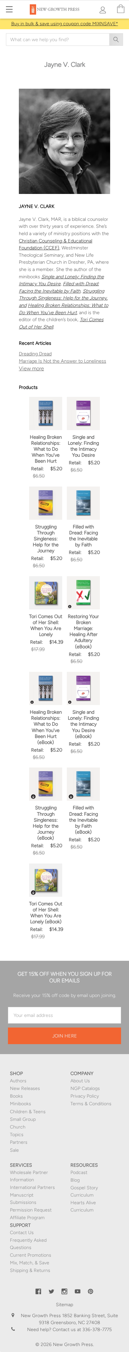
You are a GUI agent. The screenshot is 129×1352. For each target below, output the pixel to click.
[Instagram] (64, 1291)
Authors (18, 1081)
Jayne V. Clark (64, 369)
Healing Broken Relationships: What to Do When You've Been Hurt (46, 449)
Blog (75, 1180)
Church (17, 1127)
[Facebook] (38, 1291)
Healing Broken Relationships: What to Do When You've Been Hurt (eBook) (46, 727)
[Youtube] (77, 1291)
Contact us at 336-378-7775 (81, 1329)
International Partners (32, 1187)
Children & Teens (28, 1112)
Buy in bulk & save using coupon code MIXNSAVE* (64, 24)
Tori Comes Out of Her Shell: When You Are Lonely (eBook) (45, 913)
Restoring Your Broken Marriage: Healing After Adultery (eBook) (83, 631)
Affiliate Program (27, 1217)
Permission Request (31, 1210)
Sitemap (64, 1304)
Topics (16, 1134)
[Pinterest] (90, 1291)
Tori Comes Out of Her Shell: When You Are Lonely (45, 625)
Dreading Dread (35, 354)
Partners (18, 1142)
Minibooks (20, 1104)
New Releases (25, 1088)
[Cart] (120, 9)
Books (16, 1096)
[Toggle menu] (9, 9)
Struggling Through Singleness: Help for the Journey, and (63, 298)
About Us (80, 1081)
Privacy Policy (84, 1096)
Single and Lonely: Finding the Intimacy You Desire (83, 446)
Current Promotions (30, 1255)
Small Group (23, 1119)
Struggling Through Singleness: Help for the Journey (46, 539)
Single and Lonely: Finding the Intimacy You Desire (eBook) (83, 724)
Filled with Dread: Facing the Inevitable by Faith (83, 536)
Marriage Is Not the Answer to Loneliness (62, 361)
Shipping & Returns (30, 1270)
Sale (14, 1150)
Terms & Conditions (90, 1104)
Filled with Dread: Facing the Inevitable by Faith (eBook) (83, 820)
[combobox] (64, 39)
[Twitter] (51, 1291)
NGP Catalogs (85, 1088)
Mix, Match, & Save (29, 1263)
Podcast (78, 1172)
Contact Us (22, 1232)
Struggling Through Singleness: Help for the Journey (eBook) (46, 823)
